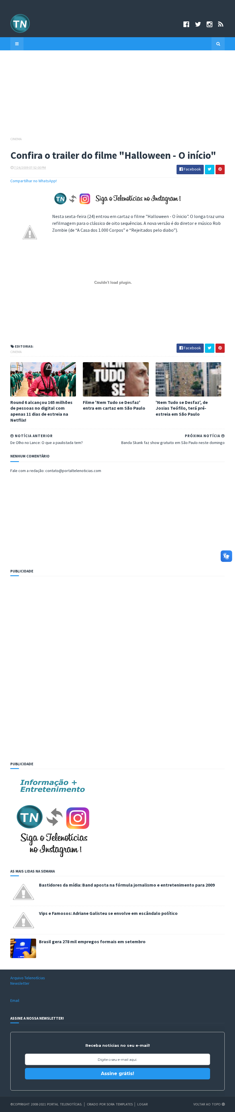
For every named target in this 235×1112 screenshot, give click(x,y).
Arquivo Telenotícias (27, 977)
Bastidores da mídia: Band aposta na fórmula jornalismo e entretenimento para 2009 (127, 885)
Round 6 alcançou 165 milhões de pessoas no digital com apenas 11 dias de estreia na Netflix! (41, 411)
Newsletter (20, 983)
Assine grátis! (117, 1073)
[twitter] (197, 24)
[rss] (221, 24)
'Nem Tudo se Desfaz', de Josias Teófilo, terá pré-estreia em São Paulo (182, 408)
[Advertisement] (117, 96)
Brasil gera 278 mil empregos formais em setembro (92, 941)
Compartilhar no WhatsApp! (33, 180)
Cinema (16, 139)
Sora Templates (120, 1104)
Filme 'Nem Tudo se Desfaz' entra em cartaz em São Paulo (114, 405)
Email (14, 1000)
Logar (142, 1104)
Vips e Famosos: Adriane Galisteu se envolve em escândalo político (108, 913)
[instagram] (209, 24)
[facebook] (186, 24)
